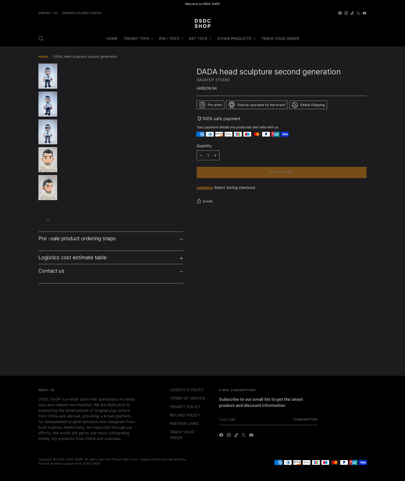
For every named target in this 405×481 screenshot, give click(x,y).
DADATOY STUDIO (213, 79)
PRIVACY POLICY (185, 406)
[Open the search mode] (41, 38)
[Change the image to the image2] (47, 104)
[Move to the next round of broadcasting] (363, 324)
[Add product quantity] (201, 155)
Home (43, 56)
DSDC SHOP (74, 459)
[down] (47, 219)
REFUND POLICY (185, 415)
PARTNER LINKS (184, 423)
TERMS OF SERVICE (188, 398)
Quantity (204, 145)
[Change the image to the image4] (47, 159)
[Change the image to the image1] (47, 76)
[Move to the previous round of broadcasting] (352, 325)
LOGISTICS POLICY (187, 389)
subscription (305, 419)
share (208, 201)
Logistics (205, 187)
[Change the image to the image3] (47, 132)
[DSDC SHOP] (202, 23)
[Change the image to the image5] (47, 187)
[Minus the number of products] (215, 155)
